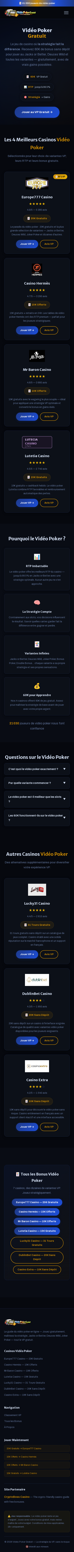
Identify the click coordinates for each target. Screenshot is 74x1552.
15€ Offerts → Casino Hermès (21, 1457)
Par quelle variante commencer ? (37, 782)
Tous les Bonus (13, 1421)
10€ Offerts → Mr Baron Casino (22, 1465)
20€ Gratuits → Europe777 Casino (24, 1448)
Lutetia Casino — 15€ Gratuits (37, 1231)
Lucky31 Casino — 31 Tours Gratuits (37, 1243)
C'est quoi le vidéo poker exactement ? (37, 769)
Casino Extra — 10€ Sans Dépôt (37, 1269)
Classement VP (12, 1415)
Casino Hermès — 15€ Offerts (37, 1211)
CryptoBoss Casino (17, 1496)
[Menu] (66, 12)
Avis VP (49, 244)
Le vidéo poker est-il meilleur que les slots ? (37, 799)
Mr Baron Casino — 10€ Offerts (37, 1221)
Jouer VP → (27, 244)
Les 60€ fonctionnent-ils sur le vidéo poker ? (37, 818)
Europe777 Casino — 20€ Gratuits (37, 1202)
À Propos (9, 1427)
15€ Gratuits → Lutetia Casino (22, 1473)
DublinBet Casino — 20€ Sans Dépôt (37, 1257)
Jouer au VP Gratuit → (37, 112)
